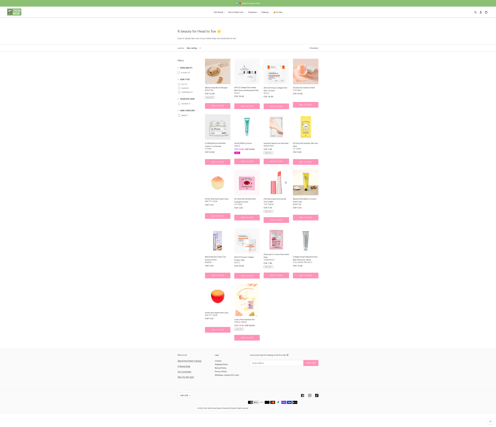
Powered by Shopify (229, 408)
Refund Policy (221, 368)
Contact (218, 361)
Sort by (181, 48)
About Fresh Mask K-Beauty (190, 361)
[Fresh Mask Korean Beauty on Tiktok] (316, 395)
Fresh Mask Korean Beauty (213, 408)
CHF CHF (184, 395)
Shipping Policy (221, 364)
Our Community (184, 371)
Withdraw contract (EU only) (227, 375)
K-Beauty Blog (184, 366)
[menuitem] (219, 12)
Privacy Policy (221, 371)
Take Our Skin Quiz (186, 377)
